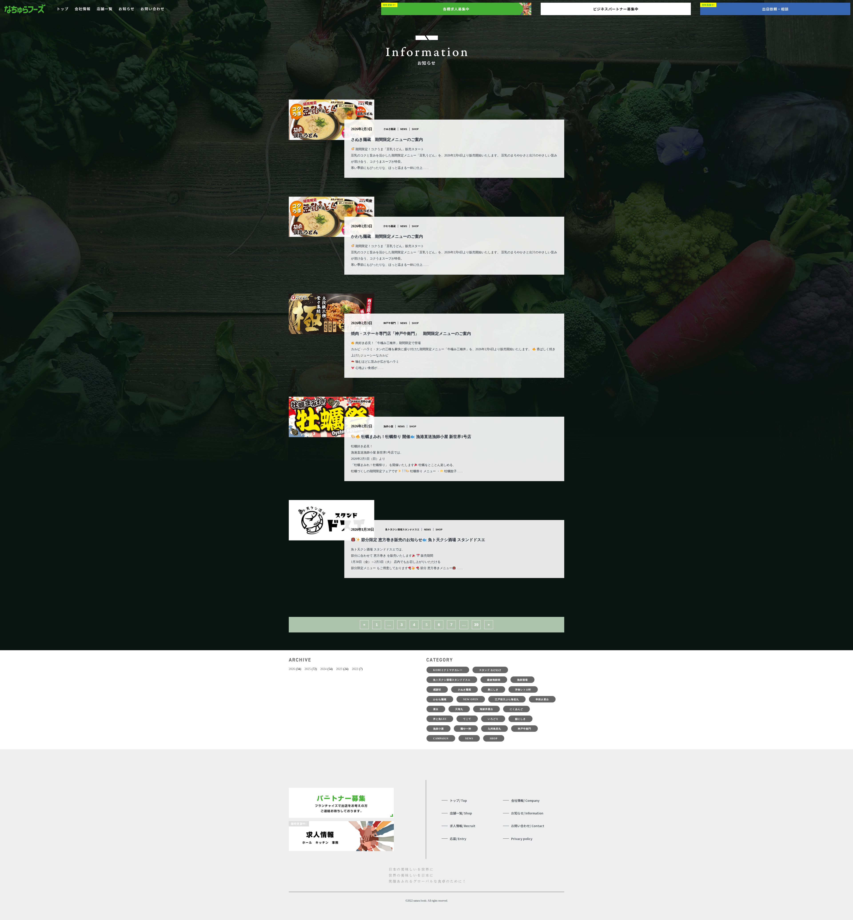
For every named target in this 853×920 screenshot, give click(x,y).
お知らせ (127, 8)
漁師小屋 (388, 426)
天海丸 (459, 709)
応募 (458, 838)
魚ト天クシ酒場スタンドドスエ (402, 529)
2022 (355, 669)
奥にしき (493, 689)
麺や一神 (465, 728)
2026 (292, 669)
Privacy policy (521, 838)
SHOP (415, 129)
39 (476, 624)
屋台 (435, 709)
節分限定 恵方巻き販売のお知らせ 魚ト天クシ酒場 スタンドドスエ (422, 540)
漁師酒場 (522, 679)
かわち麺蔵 (389, 226)
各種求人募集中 (456, 9)
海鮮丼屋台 (486, 709)
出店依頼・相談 (775, 9)
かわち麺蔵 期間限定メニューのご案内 (387, 236)
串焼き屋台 (542, 699)
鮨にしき (520, 719)
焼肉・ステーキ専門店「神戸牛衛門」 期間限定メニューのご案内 (411, 333)
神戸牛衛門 (389, 323)
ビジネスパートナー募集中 (615, 9)
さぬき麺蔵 (389, 129)
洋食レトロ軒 (523, 689)
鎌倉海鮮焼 (493, 679)
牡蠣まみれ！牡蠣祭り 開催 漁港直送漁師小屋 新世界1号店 (415, 436)
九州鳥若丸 (494, 728)
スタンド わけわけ (490, 670)
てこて (467, 719)
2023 (339, 669)
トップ (63, 8)
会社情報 (83, 8)
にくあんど (516, 709)
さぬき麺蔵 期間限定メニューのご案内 (387, 139)
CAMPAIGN (440, 738)
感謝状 (437, 689)
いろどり (493, 719)
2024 (323, 669)
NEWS (403, 129)
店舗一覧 (105, 8)
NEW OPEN (470, 699)
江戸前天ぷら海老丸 (507, 699)
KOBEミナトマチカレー (447, 670)
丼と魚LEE (439, 719)
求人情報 (462, 826)
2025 (308, 669)
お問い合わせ (153, 8)
